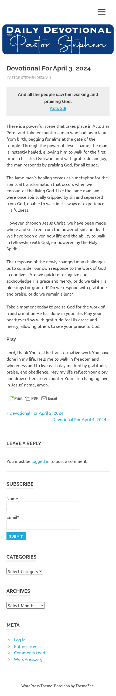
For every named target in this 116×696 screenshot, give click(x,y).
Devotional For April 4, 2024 (79, 419)
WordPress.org (28, 659)
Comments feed (29, 652)
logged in (40, 461)
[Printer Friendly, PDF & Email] (32, 398)
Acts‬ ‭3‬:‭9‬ (58, 108)
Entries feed (25, 646)
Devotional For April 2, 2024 (36, 413)
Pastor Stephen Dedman (29, 77)
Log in (20, 639)
